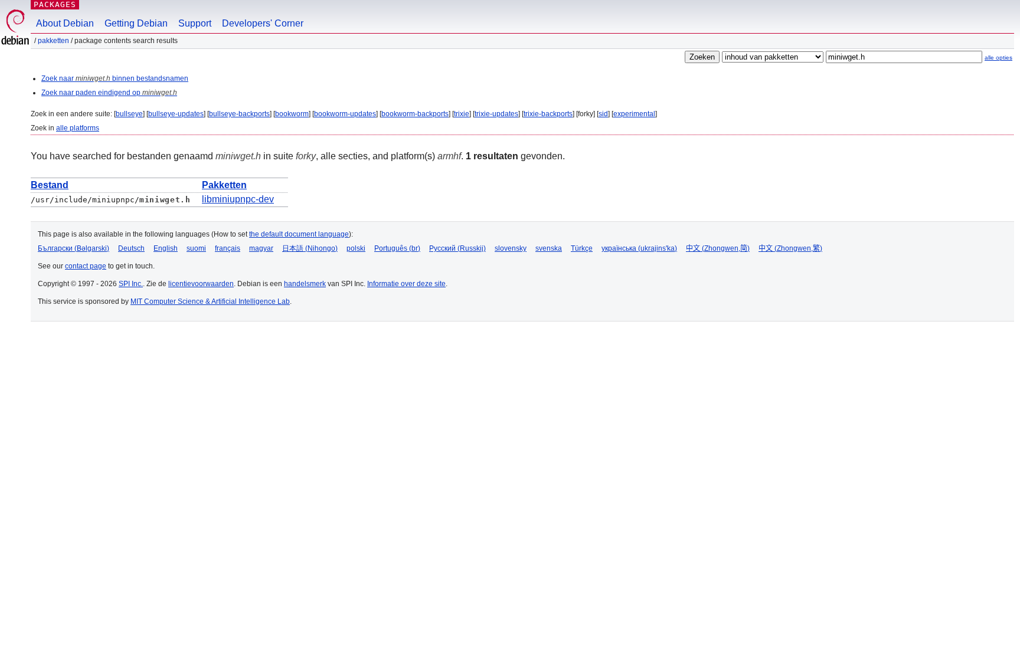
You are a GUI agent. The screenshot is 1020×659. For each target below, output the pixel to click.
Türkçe (582, 248)
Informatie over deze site (406, 284)
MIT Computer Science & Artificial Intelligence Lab (210, 301)
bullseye (129, 114)
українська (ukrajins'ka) (639, 248)
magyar (261, 248)
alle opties (998, 57)
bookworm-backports (415, 114)
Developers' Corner (262, 23)
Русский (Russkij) (457, 248)
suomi (196, 248)
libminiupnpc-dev (238, 199)
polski (355, 248)
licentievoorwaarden (201, 284)
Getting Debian (136, 23)
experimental (634, 114)
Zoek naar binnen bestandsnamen (114, 78)
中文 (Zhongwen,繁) (790, 248)
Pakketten (53, 41)
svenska (548, 248)
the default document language (299, 234)
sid (603, 114)
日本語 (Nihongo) (310, 248)
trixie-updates (496, 114)
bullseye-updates (176, 114)
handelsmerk (305, 284)
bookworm (292, 114)
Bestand (49, 185)
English (165, 248)
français (227, 248)
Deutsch (131, 248)
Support (194, 23)
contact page (85, 266)
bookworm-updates (345, 114)
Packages (55, 4)
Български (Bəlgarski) (73, 248)
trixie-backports (548, 114)
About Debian (65, 23)
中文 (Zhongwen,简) (718, 248)
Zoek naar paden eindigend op (109, 92)
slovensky (511, 248)
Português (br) (397, 248)
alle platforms (77, 128)
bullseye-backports (239, 114)
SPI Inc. (131, 284)
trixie (461, 114)
